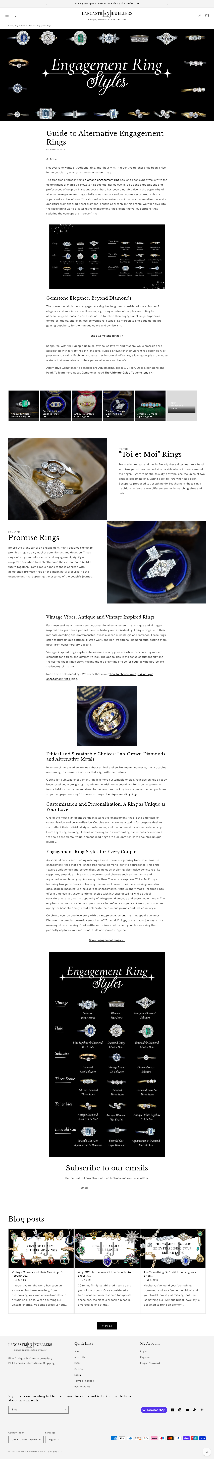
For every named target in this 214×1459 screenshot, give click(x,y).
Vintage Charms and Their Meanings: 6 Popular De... (37, 1274)
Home (10, 26)
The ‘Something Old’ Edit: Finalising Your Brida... (170, 1274)
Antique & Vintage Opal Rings (147, 415)
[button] (7, 15)
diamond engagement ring (102, 180)
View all (107, 1325)
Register (145, 1357)
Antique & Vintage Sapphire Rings (52, 412)
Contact (79, 1369)
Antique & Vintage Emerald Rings (21, 415)
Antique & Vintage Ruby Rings (84, 415)
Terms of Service (84, 1380)
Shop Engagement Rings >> (107, 940)
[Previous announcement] (46, 3)
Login (143, 1351)
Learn (77, 1374)
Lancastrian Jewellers (27, 1451)
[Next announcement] (168, 3)
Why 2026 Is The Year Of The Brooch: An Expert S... (104, 1274)
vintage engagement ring (115, 915)
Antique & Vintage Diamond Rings (115, 412)
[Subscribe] (133, 1188)
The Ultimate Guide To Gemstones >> (129, 372)
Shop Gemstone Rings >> (107, 335)
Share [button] (53, 159)
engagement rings (73, 194)
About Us (79, 1357)
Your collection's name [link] (177, 406)
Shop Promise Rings (27, 588)
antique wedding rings (123, 794)
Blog (16, 26)
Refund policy (82, 1386)
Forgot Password (150, 1363)
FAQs (77, 1363)
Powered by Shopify (47, 1451)
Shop (77, 1351)
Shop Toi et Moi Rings (138, 504)
